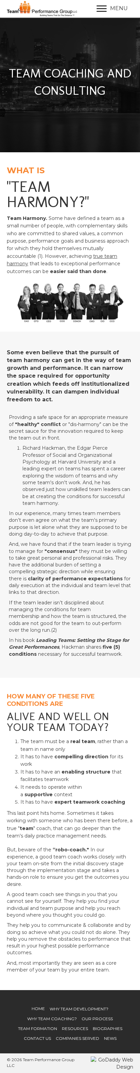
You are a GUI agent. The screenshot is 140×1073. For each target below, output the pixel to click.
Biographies (107, 1028)
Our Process (97, 1018)
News (110, 1038)
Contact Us (37, 1038)
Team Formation (37, 1028)
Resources (75, 1028)
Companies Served (77, 1038)
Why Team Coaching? (52, 1018)
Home (38, 1008)
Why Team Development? (79, 1008)
